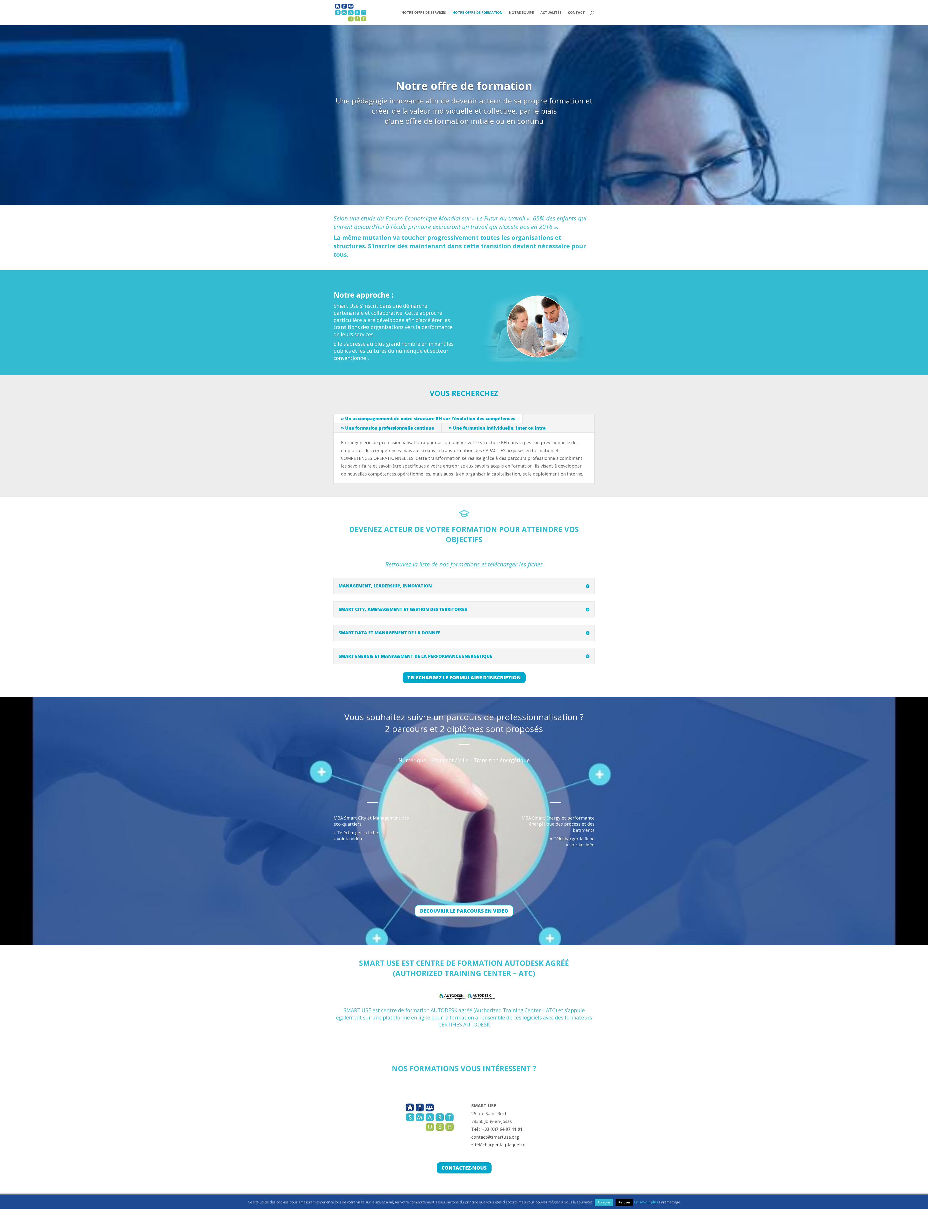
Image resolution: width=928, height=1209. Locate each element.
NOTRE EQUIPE (521, 13)
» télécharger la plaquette (498, 1145)
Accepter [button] (604, 1202)
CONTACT (576, 13)
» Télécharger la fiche (356, 832)
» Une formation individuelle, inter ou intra (497, 428)
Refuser (624, 1202)
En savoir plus (646, 1202)
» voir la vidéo (348, 839)
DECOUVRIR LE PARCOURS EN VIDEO (464, 911)
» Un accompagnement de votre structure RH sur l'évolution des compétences (428, 418)
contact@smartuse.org (495, 1137)
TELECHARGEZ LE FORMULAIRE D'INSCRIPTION (464, 677)
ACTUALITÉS (550, 13)
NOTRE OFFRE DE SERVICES (423, 13)
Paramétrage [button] (669, 1202)
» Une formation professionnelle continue (387, 428)
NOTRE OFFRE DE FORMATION (477, 13)
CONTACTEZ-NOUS (464, 1168)
